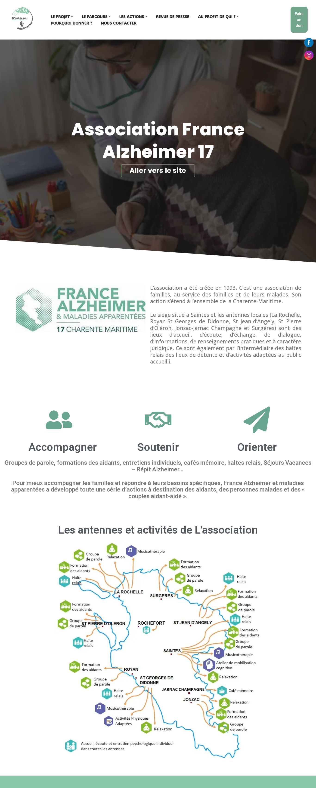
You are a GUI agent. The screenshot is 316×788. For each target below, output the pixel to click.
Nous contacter (118, 22)
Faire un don (299, 19)
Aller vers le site (158, 170)
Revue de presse (172, 16)
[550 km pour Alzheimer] (22, 18)
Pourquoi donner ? (71, 22)
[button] (72, 16)
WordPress (48, 781)
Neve (7, 781)
